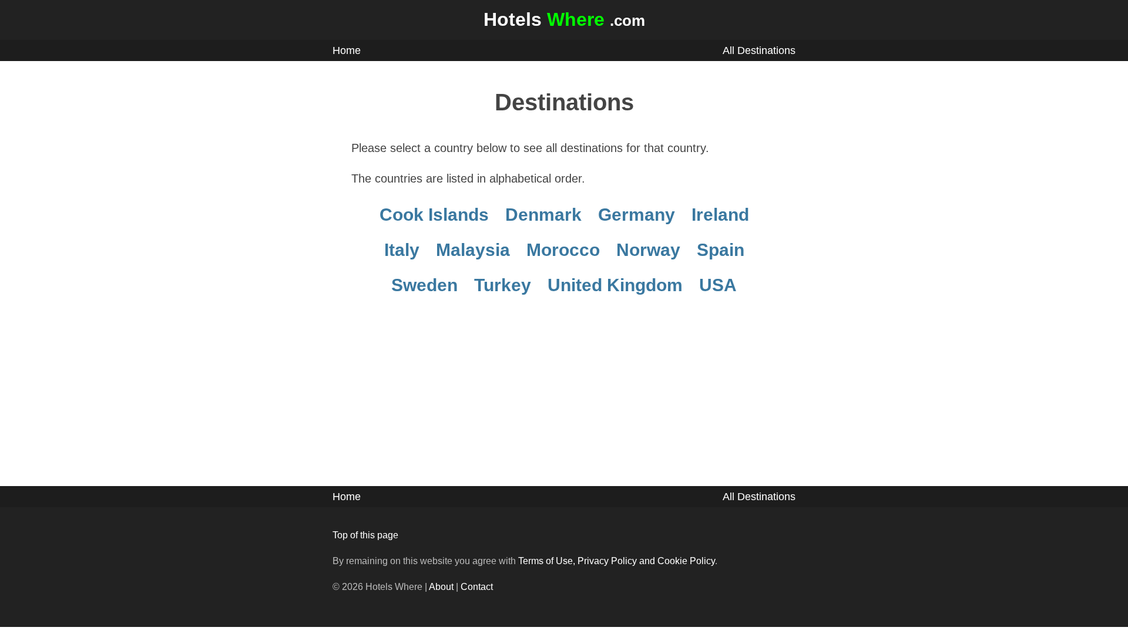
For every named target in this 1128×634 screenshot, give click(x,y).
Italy (401, 249)
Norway (648, 249)
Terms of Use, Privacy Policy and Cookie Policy (616, 561)
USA (718, 285)
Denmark (543, 214)
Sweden (424, 285)
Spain (720, 249)
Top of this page (365, 535)
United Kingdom (615, 285)
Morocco (563, 249)
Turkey (502, 285)
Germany (636, 214)
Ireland (720, 214)
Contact (477, 587)
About (441, 587)
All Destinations (759, 50)
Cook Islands (434, 214)
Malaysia (473, 249)
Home (347, 50)
